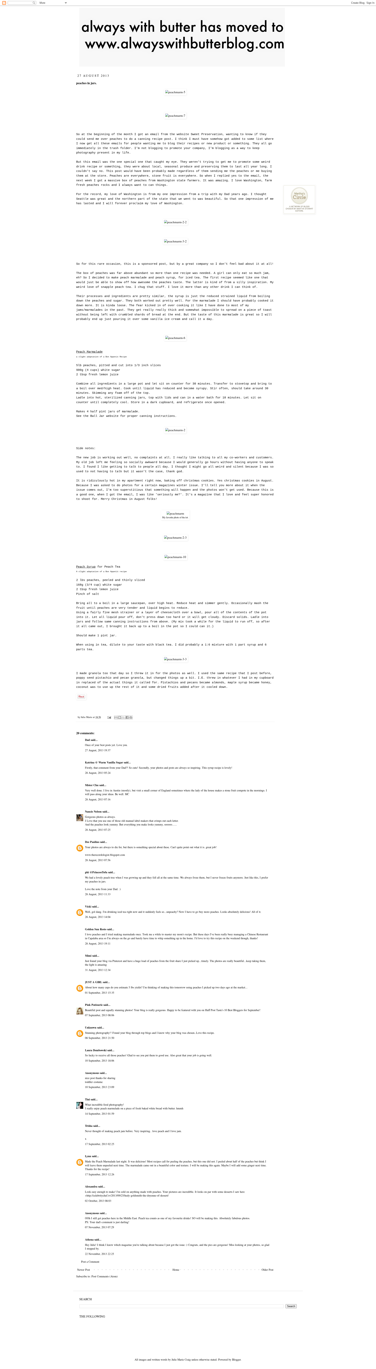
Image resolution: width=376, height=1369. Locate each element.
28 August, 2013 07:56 (97, 860)
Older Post (267, 1269)
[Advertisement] (312, 97)
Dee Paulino (92, 842)
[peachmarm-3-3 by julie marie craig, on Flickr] (175, 659)
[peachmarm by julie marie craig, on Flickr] (175, 513)
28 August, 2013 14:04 (97, 917)
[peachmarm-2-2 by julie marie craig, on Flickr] (175, 222)
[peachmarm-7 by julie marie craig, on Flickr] (175, 115)
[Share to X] (123, 717)
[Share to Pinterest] (131, 717)
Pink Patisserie (94, 1005)
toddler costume (94, 1082)
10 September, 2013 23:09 (99, 1087)
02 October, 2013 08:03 (98, 1201)
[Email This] (116, 717)
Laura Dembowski (96, 1050)
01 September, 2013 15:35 (99, 992)
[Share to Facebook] (127, 717)
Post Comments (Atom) (104, 1276)
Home (176, 1269)
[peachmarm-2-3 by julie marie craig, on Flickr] (175, 537)
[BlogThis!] (120, 717)
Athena (89, 1239)
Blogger (236, 1359)
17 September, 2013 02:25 (99, 1144)
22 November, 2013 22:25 (99, 1254)
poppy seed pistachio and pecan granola (109, 678)
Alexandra (91, 1186)
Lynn (88, 1156)
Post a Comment (90, 1261)
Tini (87, 1099)
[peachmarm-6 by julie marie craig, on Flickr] (175, 338)
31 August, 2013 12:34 (97, 970)
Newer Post (83, 1269)
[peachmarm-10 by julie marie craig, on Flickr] (175, 557)
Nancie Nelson (93, 811)
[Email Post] (109, 717)
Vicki (88, 906)
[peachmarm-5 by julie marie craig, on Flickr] (175, 92)
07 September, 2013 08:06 (99, 1015)
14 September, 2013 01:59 (99, 1113)
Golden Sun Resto (95, 929)
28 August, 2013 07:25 (97, 830)
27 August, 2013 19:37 (97, 750)
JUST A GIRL (93, 982)
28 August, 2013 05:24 (97, 773)
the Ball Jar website (100, 416)
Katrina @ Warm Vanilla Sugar (104, 762)
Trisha (88, 1126)
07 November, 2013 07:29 (99, 1227)
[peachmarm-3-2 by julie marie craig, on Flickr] (175, 241)
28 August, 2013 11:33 (97, 894)
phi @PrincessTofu (96, 872)
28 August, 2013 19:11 (97, 943)
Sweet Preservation (206, 134)
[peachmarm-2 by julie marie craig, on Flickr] (175, 430)
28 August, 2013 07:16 (97, 799)
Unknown (90, 1027)
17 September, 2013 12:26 (99, 1174)
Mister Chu (92, 785)
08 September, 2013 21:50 (99, 1038)
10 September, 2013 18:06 (99, 1060)
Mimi (88, 956)
